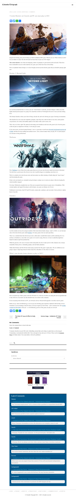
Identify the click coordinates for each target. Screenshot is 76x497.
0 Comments (32, 11)
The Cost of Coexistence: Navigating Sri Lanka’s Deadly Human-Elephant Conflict (37, 430)
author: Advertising (22, 11)
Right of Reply (42, 491)
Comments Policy (53, 491)
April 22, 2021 (13, 11)
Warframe (14, 170)
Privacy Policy (33, 491)
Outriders (30, 232)
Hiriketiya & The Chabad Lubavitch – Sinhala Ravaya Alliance (31, 401)
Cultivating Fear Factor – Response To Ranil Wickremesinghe (31, 448)
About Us (24, 491)
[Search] (13, 343)
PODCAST (17, 491)
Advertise (62, 491)
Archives (14, 356)
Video (11, 491)
